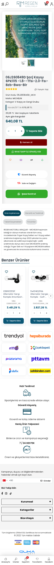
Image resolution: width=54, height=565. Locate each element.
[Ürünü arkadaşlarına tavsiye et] (21, 160)
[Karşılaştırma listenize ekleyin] (32, 160)
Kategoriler (27, 510)
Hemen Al (27, 142)
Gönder (47, 480)
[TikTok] (10, 493)
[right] (50, 296)
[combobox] (5, 480)
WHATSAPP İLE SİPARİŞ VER (28, 151)
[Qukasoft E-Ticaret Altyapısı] (27, 552)
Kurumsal (27, 501)
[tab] (12, 213)
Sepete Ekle (35, 131)
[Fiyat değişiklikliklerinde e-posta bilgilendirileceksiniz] (43, 160)
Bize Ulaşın (27, 518)
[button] (9, 36)
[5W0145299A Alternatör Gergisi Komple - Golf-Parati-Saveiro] (40, 278)
